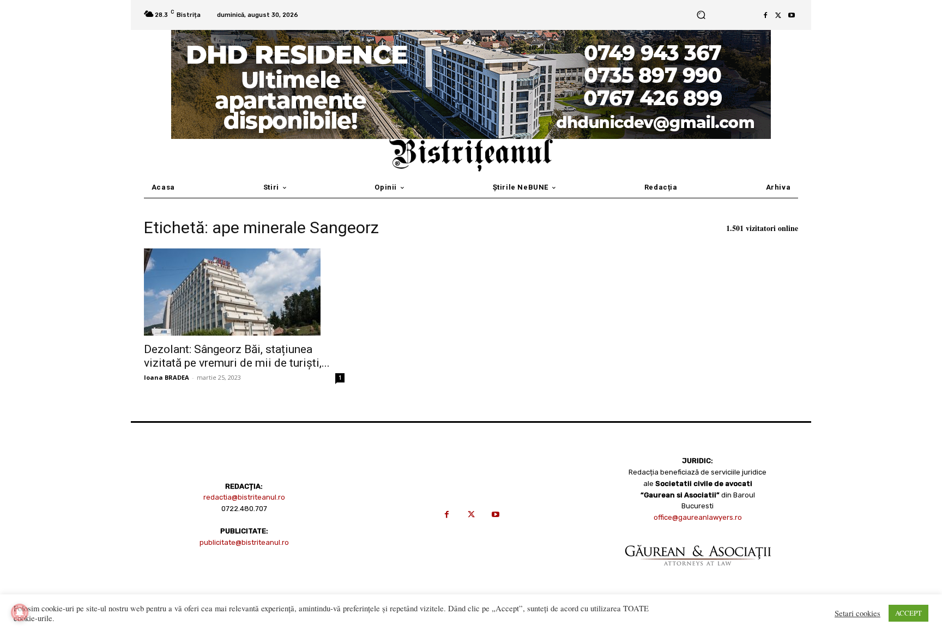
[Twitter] (778, 15)
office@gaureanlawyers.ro (698, 517)
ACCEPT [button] (908, 613)
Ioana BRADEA (166, 377)
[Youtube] (791, 15)
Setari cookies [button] (857, 613)
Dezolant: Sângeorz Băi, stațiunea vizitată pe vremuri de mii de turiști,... (237, 356)
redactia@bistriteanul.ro (244, 497)
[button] (701, 15)
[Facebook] (765, 15)
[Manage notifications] (19, 612)
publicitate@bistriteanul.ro (244, 542)
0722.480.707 (244, 509)
